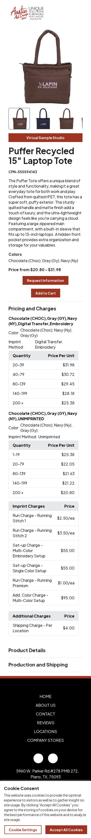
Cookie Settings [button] (23, 830)
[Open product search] (66, 13)
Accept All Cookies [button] (66, 830)
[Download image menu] (76, 35)
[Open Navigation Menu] (76, 13)
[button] (45, 309)
